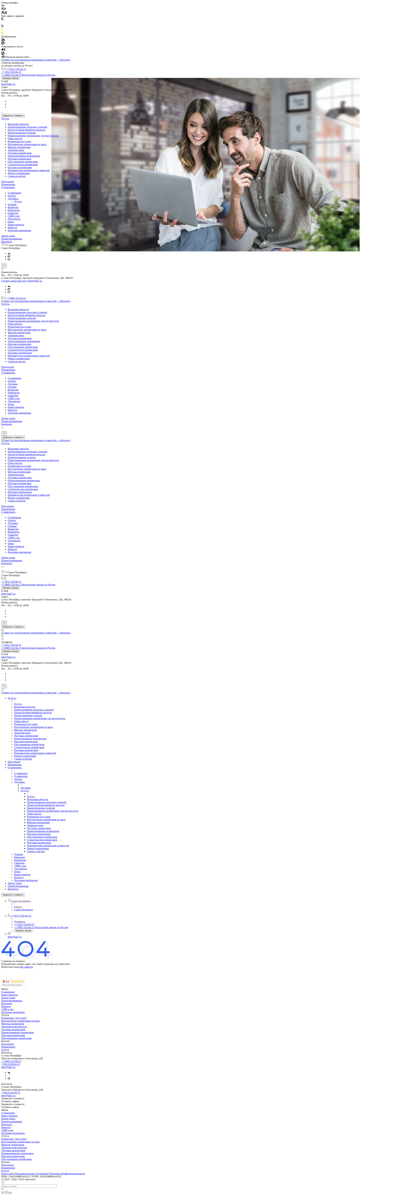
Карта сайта (7, 1173)
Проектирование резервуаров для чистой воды (33, 135)
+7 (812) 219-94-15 (16, 69)
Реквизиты (14, 210)
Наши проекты (16, 224)
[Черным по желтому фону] (2, 30)
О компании (8, 187)
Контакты (6, 241)
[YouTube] (9, 259)
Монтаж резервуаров (19, 147)
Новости (12, 227)
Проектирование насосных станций (27, 127)
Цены (11, 221)
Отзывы (12, 204)
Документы (14, 218)
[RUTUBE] (9, 256)
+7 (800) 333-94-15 (16, 298)
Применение (8, 184)
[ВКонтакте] (9, 253)
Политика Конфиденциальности (67, 1173)
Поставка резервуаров (20, 167)
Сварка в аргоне (17, 176)
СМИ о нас (14, 216)
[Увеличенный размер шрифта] (4, 13)
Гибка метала (15, 138)
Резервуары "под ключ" (14, 1018)
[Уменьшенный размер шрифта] (2, 5)
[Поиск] (4, 265)
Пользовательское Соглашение (32, 1173)
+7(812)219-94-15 (10, 1064)
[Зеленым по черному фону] (2, 33)
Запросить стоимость (13, 115)
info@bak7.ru (8, 84)
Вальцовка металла (18, 124)
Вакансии (13, 207)
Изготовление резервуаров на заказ (27, 144)
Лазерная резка (16, 150)
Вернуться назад (10, 967)
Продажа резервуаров (19, 158)
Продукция (7, 181)
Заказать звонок (10, 78)
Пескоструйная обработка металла (26, 129)
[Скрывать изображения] (2, 43)
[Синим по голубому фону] (2, 26)
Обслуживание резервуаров (23, 161)
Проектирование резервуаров (24, 156)
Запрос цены (8, 236)
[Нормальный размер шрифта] (3, 9)
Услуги (5, 118)
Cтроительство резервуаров (23, 164)
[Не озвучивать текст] (2, 54)
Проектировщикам (11, 238)
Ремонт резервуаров (19, 173)
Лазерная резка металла (14, 1026)
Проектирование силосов (22, 132)
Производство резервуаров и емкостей (29, 170)
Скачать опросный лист (14, 280)
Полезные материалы (19, 230)
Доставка (13, 198)
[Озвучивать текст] (3, 50)
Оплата (12, 195)
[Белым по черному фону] (2, 23)
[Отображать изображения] (3, 39)
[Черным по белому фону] (2, 19)
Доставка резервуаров (20, 153)
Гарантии (13, 213)
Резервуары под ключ (19, 141)
